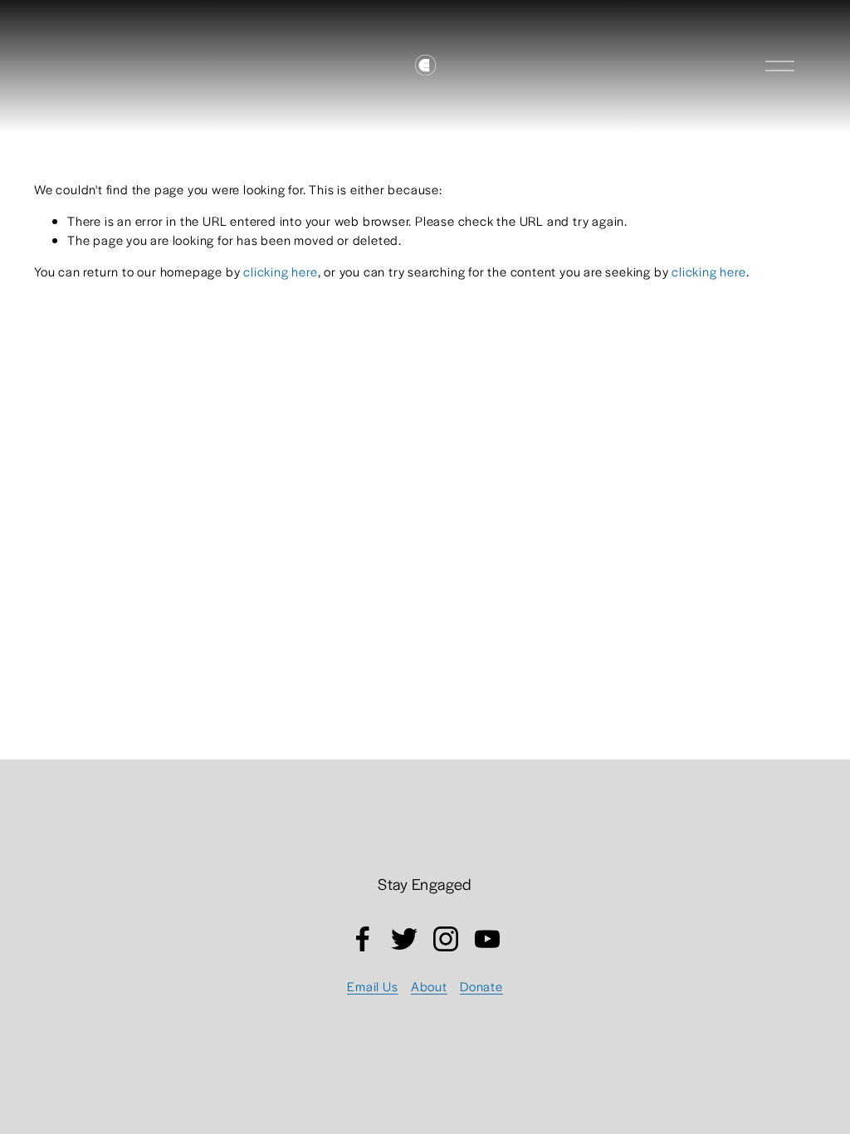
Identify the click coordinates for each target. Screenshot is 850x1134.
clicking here (280, 271)
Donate (481, 986)
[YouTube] (487, 939)
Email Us (372, 986)
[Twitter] (404, 939)
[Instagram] (445, 939)
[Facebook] (362, 939)
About (429, 986)
